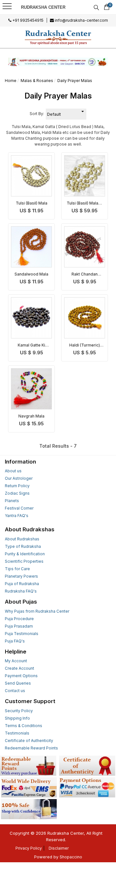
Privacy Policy (28, 848)
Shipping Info (17, 718)
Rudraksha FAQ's (21, 591)
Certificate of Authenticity (29, 740)
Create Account (19, 668)
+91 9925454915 (27, 20)
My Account (16, 660)
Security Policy (19, 710)
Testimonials (17, 733)
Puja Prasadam (19, 626)
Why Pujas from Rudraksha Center (37, 611)
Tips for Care (17, 568)
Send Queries (18, 683)
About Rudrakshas (22, 538)
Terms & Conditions (23, 725)
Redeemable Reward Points (31, 748)
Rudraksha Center (43, 7)
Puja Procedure (19, 618)
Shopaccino (71, 856)
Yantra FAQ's (16, 515)
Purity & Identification (25, 553)
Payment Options (21, 675)
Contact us (15, 690)
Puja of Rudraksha (22, 583)
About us (13, 470)
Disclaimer (59, 848)
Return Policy (17, 485)
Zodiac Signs (17, 493)
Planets (12, 500)
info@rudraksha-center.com (81, 20)
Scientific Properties (24, 561)
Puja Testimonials (21, 633)
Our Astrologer (19, 478)
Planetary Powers (21, 576)
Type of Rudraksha (23, 546)
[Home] (58, 37)
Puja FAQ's (15, 641)
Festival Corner (19, 508)
